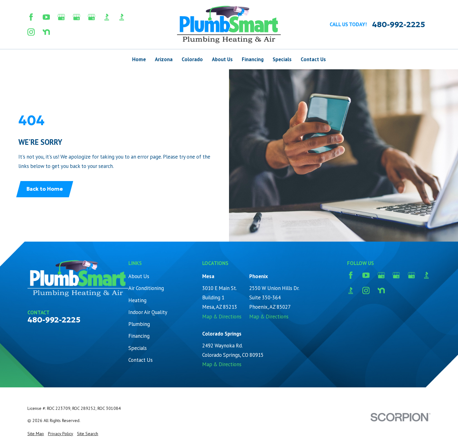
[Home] (229, 24)
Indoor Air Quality (147, 312)
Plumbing (139, 324)
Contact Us (140, 359)
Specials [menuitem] (282, 59)
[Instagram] (31, 32)
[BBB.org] (106, 17)
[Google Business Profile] (61, 17)
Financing (139, 335)
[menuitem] (35, 434)
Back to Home (44, 189)
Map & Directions (221, 316)
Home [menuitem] (139, 59)
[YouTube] (46, 17)
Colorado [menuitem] (192, 59)
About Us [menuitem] (222, 59)
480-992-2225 (398, 24)
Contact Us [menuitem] (313, 59)
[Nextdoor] (46, 32)
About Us (138, 276)
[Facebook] (31, 17)
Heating (137, 300)
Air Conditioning (146, 288)
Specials (137, 348)
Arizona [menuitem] (164, 59)
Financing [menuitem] (253, 59)
